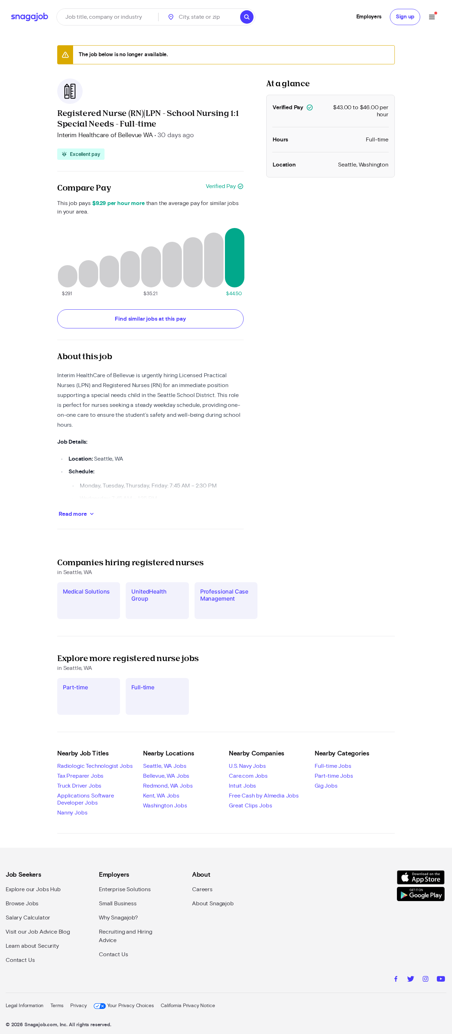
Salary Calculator (28, 918)
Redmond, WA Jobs (167, 786)
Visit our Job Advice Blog (38, 932)
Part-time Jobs (334, 776)
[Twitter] (410, 980)
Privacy (78, 1005)
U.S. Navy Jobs (247, 766)
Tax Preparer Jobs (80, 776)
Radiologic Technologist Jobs (95, 766)
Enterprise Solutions (125, 889)
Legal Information (24, 1005)
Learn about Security (32, 946)
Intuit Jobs (242, 786)
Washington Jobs (165, 805)
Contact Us (20, 960)
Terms (56, 1005)
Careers (202, 889)
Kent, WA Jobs (161, 796)
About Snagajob (213, 903)
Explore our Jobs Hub (33, 889)
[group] (81, 154)
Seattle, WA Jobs (164, 766)
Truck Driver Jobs (79, 786)
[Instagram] (425, 980)
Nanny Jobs (72, 813)
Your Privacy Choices (130, 1005)
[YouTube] (441, 980)
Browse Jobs (22, 903)
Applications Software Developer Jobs (85, 799)
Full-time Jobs (333, 766)
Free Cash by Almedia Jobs (264, 796)
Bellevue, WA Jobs (166, 776)
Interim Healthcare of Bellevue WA (105, 135)
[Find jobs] (247, 17)
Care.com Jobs (248, 776)
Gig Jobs (326, 786)
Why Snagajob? (118, 918)
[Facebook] (396, 980)
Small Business (118, 903)
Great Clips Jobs (250, 805)
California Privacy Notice (188, 1005)
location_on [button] (170, 17)
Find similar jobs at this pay (150, 319)
